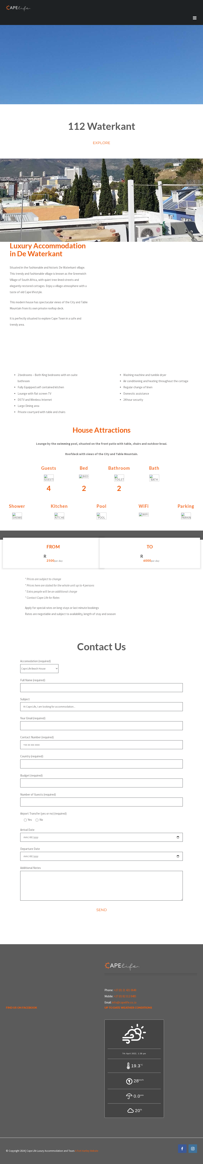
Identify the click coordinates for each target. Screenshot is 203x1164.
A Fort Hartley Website (86, 1151)
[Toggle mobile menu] (195, 18)
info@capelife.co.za (124, 1002)
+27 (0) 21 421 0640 (125, 990)
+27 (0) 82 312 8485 (125, 996)
